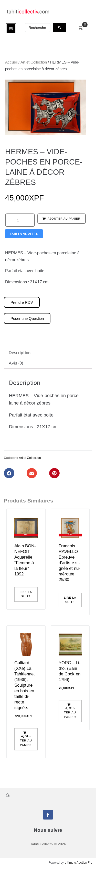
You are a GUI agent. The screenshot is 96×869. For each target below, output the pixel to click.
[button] (9, 473)
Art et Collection (33, 62)
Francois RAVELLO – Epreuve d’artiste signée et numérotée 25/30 (70, 563)
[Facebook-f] (48, 815)
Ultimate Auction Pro (78, 862)
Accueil (11, 62)
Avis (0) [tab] (16, 363)
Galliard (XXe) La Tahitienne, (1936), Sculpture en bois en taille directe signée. (24, 685)
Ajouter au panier (64, 218)
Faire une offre (24, 233)
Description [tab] (19, 352)
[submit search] (59, 27)
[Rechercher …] (37, 27)
